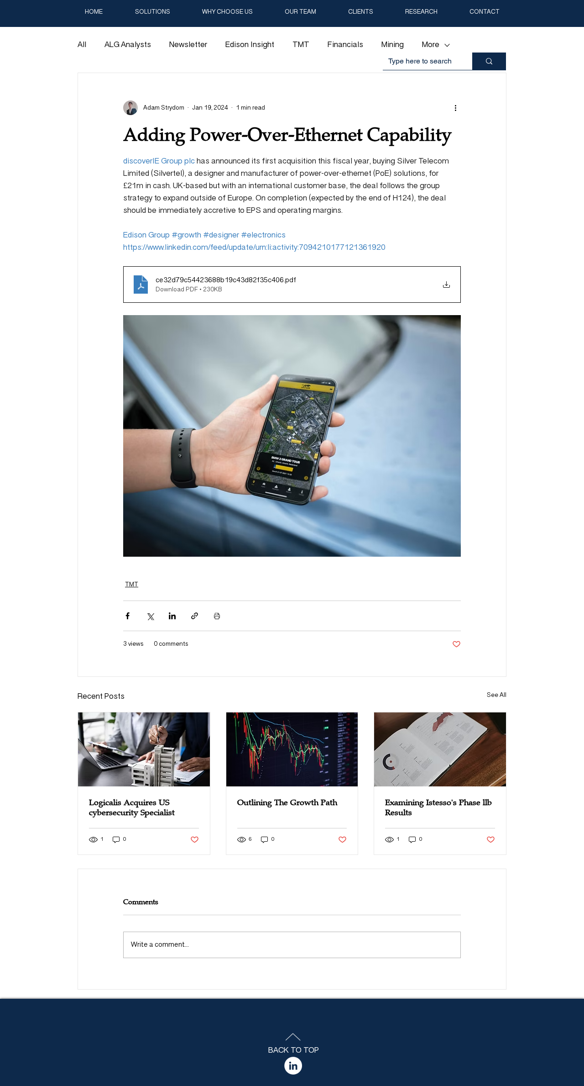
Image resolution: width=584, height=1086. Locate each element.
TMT (300, 45)
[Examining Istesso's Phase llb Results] (440, 749)
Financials (345, 45)
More (430, 45)
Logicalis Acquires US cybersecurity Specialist (132, 807)
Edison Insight (249, 45)
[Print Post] (217, 616)
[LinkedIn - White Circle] (293, 1066)
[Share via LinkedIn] (172, 616)
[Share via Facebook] (127, 616)
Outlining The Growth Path (287, 802)
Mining (392, 45)
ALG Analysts (127, 45)
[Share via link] (194, 616)
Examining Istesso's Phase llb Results (438, 807)
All (82, 45)
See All (496, 695)
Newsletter (188, 45)
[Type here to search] (489, 61)
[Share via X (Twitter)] (150, 616)
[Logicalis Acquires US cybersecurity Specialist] (144, 749)
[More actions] (455, 107)
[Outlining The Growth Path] (292, 749)
